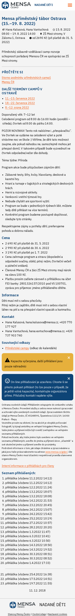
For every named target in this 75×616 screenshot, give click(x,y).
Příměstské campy (17, 348)
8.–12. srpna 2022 (17, 107)
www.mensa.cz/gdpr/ (56, 451)
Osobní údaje (39, 614)
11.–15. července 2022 (20, 98)
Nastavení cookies (57, 614)
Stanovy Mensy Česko (19, 614)
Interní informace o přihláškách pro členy (28, 466)
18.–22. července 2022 (20, 103)
